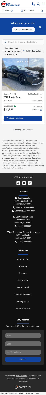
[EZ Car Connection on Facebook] (17, 182)
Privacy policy (23, 301)
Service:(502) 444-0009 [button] (25, 211)
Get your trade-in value (23, 30)
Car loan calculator (23, 294)
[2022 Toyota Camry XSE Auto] (23, 74)
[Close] (40, 27)
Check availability (16, 118)
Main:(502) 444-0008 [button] (25, 207)
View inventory (23, 259)
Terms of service (23, 308)
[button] (33, 4)
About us (23, 266)
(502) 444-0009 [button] (25, 241)
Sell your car (23, 280)
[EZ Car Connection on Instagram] (29, 182)
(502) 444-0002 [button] (25, 226)
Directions (23, 273)
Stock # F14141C (10, 94)
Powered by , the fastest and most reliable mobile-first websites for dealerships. (23, 379)
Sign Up (23, 359)
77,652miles (37, 101)
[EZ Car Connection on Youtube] (23, 182)
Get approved (23, 287)
